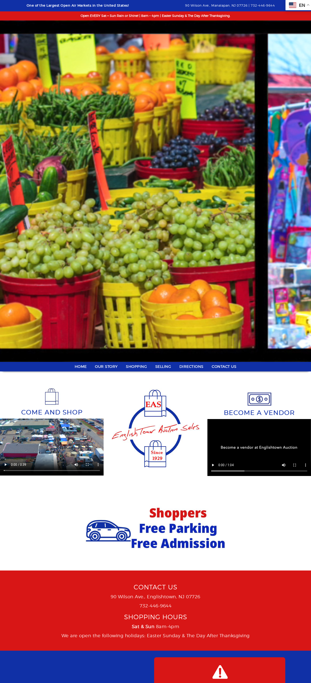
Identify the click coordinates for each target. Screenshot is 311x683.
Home (81, 366)
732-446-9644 (155, 606)
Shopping (136, 366)
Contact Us (224, 366)
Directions (191, 366)
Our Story (106, 366)
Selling (163, 366)
